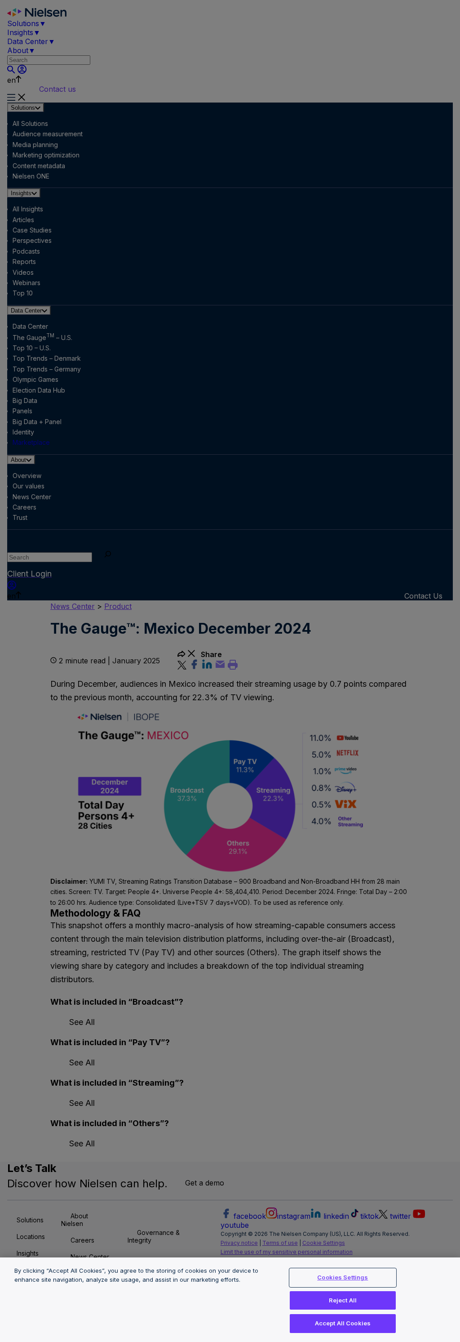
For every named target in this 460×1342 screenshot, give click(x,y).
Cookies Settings (342, 1277)
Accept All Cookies (343, 1323)
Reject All (343, 1300)
